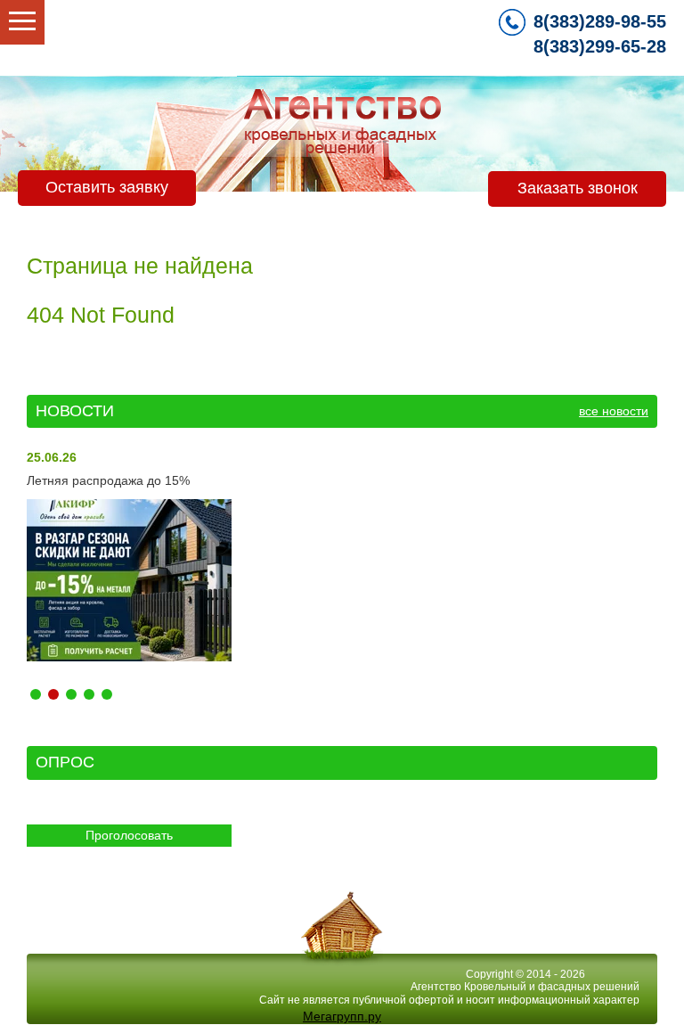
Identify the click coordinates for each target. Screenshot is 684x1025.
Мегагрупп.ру (342, 1016)
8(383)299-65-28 (599, 46)
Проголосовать (129, 835)
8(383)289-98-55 (599, 21)
